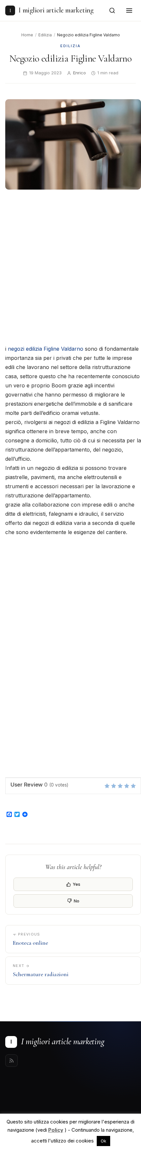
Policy (55, 1130)
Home (27, 34)
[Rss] (11, 1060)
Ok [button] (103, 1140)
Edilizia (45, 34)
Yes (76, 884)
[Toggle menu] (129, 10)
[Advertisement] (70, 267)
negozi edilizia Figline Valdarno (45, 348)
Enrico (79, 72)
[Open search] (112, 10)
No (76, 900)
